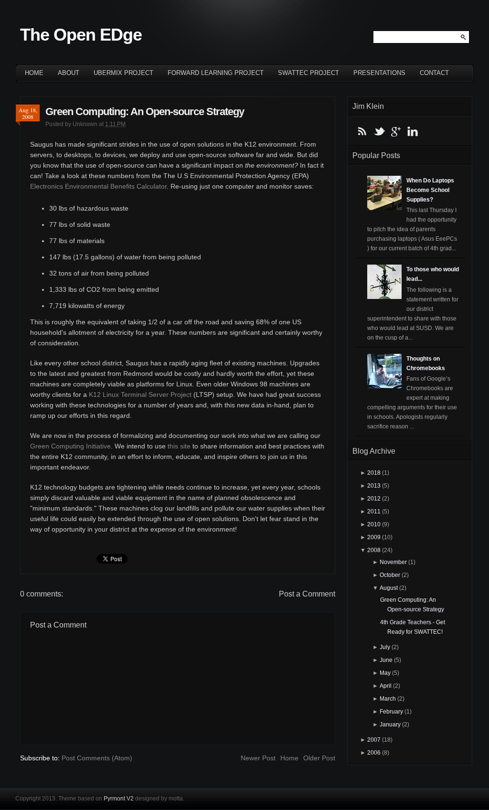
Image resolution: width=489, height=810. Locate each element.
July (385, 647)
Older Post (319, 758)
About (68, 72)
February (391, 711)
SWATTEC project (308, 72)
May (385, 673)
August (389, 588)
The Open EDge (81, 34)
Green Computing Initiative (70, 446)
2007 (374, 739)
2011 (374, 511)
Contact (434, 72)
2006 (374, 752)
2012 (374, 498)
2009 (374, 537)
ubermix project (123, 72)
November (393, 562)
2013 (374, 485)
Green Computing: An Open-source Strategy (144, 111)
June (386, 660)
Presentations (379, 72)
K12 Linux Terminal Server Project (140, 394)
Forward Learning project (216, 72)
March (388, 698)
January (390, 724)
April (386, 685)
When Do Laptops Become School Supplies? (430, 190)
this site (179, 446)
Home (34, 72)
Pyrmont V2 (119, 798)
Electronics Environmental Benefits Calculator (98, 186)
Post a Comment (307, 594)
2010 (374, 524)
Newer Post (258, 758)
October (390, 575)
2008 (374, 550)
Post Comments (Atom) (97, 758)
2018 (374, 472)
